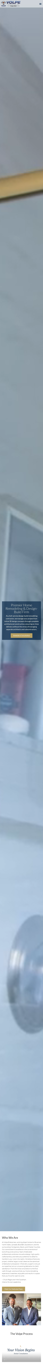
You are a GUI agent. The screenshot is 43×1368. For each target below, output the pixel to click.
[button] (40, 3)
